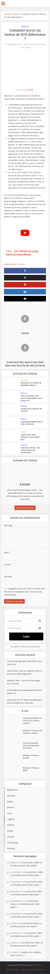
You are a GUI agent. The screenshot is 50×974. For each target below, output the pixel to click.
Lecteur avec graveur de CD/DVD (31, 409)
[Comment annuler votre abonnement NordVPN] (15, 746)
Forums (41, 969)
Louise (28, 47)
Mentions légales (13, 969)
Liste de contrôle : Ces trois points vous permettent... (30, 450)
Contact (33, 969)
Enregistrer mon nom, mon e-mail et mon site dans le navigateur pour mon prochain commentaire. (24, 591)
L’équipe (25, 969)
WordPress (37, 965)
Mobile (23, 432)
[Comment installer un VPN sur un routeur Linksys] (15, 721)
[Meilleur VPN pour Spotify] (15, 759)
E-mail (7, 564)
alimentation (11, 264)
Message (8, 525)
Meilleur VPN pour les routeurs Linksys (32, 731)
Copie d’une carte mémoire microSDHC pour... (30, 437)
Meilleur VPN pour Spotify (31, 756)
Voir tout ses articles (25, 507)
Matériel (16, 14)
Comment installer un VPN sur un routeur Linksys (32, 720)
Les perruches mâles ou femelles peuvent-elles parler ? (24, 904)
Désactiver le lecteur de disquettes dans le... (31, 383)
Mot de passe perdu (31, 646)
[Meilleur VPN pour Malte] (15, 771)
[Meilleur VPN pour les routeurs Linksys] (15, 734)
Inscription (15, 646)
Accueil (7, 14)
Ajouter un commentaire (34, 44)
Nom (7, 552)
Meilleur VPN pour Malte (31, 769)
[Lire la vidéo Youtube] (25, 233)
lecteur (22, 264)
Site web (8, 576)
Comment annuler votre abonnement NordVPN (31, 745)
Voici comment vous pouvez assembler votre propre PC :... (31, 398)
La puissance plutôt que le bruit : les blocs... (32, 422)
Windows (24, 380)
